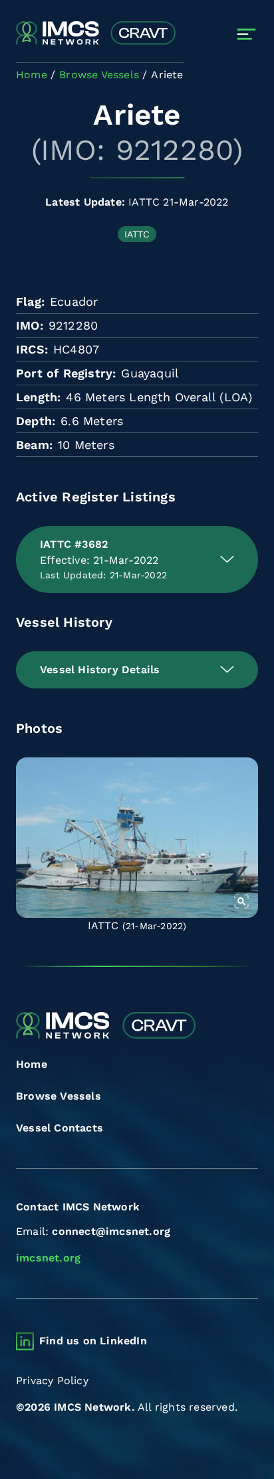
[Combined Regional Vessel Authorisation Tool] (96, 33)
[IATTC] (137, 838)
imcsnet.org (48, 1258)
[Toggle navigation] (246, 34)
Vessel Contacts (59, 1128)
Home (31, 1064)
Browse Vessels (58, 1096)
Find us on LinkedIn (93, 1340)
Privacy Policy (52, 1380)
